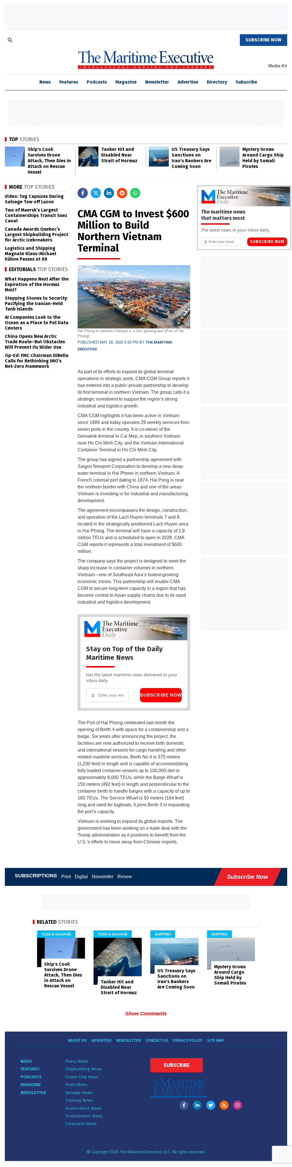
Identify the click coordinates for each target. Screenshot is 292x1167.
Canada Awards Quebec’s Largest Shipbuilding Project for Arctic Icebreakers (36, 234)
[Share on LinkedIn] (109, 193)
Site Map (215, 1040)
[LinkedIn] (197, 1105)
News (26, 1061)
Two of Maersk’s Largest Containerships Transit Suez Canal (36, 215)
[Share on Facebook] (83, 193)
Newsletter (157, 82)
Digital (81, 876)
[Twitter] (210, 1105)
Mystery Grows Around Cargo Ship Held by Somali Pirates (263, 158)
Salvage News (78, 1092)
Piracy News (76, 1061)
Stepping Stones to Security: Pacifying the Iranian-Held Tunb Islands (36, 303)
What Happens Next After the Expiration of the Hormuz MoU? (37, 284)
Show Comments (146, 1013)
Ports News (76, 1084)
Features (68, 82)
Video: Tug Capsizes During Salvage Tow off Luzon (34, 199)
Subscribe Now (161, 695)
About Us (77, 1040)
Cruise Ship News (82, 1076)
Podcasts (97, 82)
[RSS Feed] (224, 1105)
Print (66, 876)
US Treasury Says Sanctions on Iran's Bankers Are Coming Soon (191, 158)
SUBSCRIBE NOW (263, 39)
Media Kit (277, 65)
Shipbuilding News (83, 1068)
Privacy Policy (187, 1040)
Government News (83, 1108)
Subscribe (246, 82)
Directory (217, 82)
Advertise (188, 82)
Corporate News (81, 1123)
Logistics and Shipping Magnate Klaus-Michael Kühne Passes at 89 (30, 253)
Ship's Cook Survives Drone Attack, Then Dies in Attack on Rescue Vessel (49, 161)
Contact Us (156, 1040)
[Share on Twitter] (96, 193)
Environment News (84, 1116)
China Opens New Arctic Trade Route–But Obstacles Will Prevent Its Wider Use (35, 342)
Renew (124, 876)
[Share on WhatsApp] (135, 193)
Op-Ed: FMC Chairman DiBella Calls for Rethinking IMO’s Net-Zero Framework (36, 361)
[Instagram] (237, 1105)
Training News (79, 1100)
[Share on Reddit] (122, 193)
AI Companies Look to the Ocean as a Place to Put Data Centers (36, 322)
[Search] (10, 41)
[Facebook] (183, 1105)
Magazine (126, 82)
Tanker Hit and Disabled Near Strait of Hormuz (119, 155)
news (45, 82)
